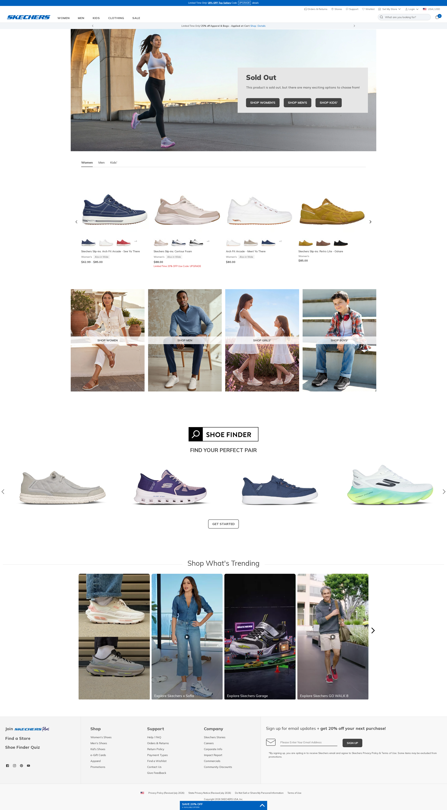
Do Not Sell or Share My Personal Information (259, 792)
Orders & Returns (317, 9)
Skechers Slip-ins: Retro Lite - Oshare (320, 251)
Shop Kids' (329, 103)
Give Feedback (156, 773)
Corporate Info (213, 749)
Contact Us (154, 767)
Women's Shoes (101, 737)
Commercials (212, 761)
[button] (412, 9)
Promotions (97, 767)
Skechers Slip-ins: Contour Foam (173, 251)
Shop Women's (262, 103)
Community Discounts (218, 767)
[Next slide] (370, 222)
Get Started (223, 524)
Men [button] (81, 18)
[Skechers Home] (28, 17)
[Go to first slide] (354, 26)
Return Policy (155, 749)
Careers (209, 743)
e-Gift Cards (98, 755)
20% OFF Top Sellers (219, 3)
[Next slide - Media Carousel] (372, 630)
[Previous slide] (92, 26)
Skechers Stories (214, 737)
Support (353, 9)
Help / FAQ (154, 737)
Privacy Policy (370, 753)
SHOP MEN (184, 340)
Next (443, 492)
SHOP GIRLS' (262, 340)
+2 (280, 241)
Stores (338, 9)
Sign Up (352, 743)
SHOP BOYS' (339, 340)
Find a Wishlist (157, 761)
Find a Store (17, 738)
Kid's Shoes (97, 749)
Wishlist (370, 9)
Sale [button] (136, 18)
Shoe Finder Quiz (22, 747)
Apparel (95, 761)
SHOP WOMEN (107, 340)
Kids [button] (96, 18)
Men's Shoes (98, 743)
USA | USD (433, 9)
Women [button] (63, 18)
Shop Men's (297, 103)
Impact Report (213, 755)
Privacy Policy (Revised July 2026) (166, 792)
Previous (4, 492)
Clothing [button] (116, 18)
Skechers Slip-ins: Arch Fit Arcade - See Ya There (110, 251)
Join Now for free (242, 25)
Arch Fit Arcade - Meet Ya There (246, 251)
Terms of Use (389, 753)
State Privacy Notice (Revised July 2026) (209, 792)
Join (9, 729)
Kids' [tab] (113, 162)
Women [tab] (87, 162)
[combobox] (404, 17)
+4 (135, 241)
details (255, 3)
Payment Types (157, 755)
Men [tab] (101, 162)
